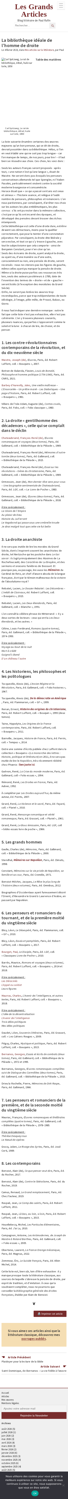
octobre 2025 (8, 1463)
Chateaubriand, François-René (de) (22, 438)
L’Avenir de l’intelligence (16, 1018)
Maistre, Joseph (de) (14, 360)
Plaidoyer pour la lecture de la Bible (22, 1361)
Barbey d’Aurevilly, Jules (16, 385)
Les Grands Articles (34, 10)
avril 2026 (6, 1442)
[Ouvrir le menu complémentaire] (61, 6)
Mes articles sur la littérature (39, 50)
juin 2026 (6, 1435)
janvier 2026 (8, 1452)
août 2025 (7, 1470)
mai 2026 (6, 1439)
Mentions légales (10, 1403)
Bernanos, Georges (13, 1054)
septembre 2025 (10, 1466)
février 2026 (7, 1449)
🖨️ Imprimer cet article (50, 1313)
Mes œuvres (8, 1399)
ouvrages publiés (33, 1339)
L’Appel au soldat (12, 985)
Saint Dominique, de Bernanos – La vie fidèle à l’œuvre (34, 1370)
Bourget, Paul (10, 951)
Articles (5, 1396)
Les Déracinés (9, 981)
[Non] (63, 1485)
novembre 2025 (9, 1459)
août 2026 (7, 1429)
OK (35, 1493)
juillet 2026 (7, 1432)
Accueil (5, 1392)
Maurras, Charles (11, 995)
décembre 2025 (9, 1456)
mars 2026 (7, 1446)
